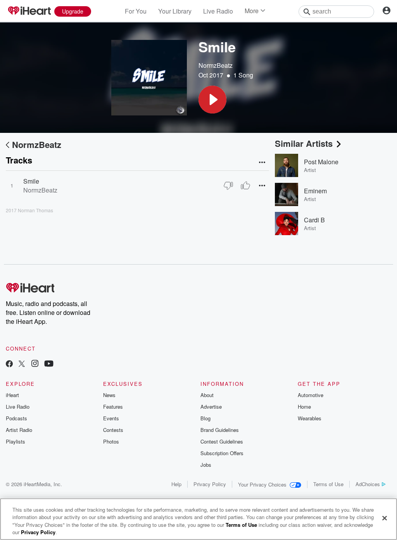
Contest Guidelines (221, 441)
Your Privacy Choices (262, 484)
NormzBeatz (215, 65)
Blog (205, 418)
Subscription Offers (221, 453)
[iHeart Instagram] (34, 364)
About (207, 395)
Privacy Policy (209, 484)
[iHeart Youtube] (49, 364)
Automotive (310, 395)
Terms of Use (328, 484)
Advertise (211, 406)
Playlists (15, 441)
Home (304, 406)
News (109, 395)
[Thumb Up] (245, 186)
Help (176, 484)
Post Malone (321, 161)
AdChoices (368, 484)
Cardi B (314, 219)
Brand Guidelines (219, 429)
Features (113, 406)
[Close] (384, 517)
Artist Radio (19, 429)
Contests (113, 429)
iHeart (12, 395)
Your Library (175, 11)
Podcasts (16, 418)
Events (111, 418)
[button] (212, 100)
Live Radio (218, 11)
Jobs (205, 464)
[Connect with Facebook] (9, 364)
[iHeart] (29, 11)
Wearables (309, 418)
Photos (111, 441)
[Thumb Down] (228, 186)
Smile (31, 181)
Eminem (315, 190)
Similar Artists (304, 143)
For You (136, 11)
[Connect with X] (22, 364)
